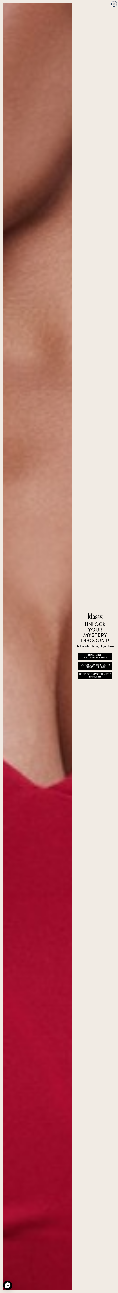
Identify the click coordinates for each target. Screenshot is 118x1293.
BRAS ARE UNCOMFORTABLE (95, 656)
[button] (7, 1285)
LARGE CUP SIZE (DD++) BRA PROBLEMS (95, 665)
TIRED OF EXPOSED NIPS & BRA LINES (95, 675)
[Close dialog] (114, 4)
